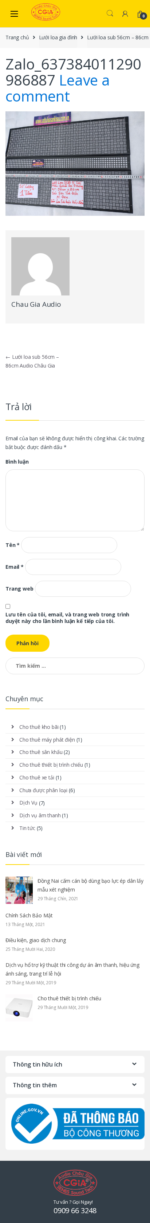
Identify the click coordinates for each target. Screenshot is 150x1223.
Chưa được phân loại (43, 790)
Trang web (19, 588)
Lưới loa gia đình (58, 37)
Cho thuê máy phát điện (47, 739)
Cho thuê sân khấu (41, 752)
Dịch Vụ (28, 802)
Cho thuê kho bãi (39, 726)
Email (14, 567)
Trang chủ (17, 37)
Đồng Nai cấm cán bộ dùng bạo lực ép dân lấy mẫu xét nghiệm (90, 885)
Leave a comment (57, 88)
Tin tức (27, 828)
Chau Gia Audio (36, 304)
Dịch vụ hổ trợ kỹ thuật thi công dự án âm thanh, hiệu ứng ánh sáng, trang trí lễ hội (72, 969)
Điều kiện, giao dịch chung (35, 940)
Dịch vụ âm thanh (40, 815)
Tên (12, 545)
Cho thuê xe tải (36, 777)
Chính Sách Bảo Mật (28, 915)
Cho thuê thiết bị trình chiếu (51, 764)
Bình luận (17, 461)
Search (110, 13)
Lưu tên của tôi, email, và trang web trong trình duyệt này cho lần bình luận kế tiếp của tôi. (67, 617)
